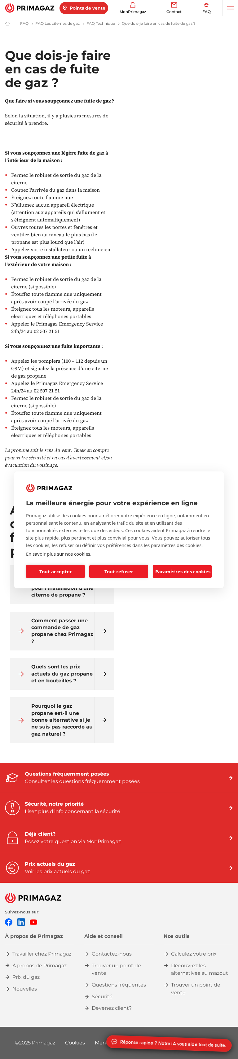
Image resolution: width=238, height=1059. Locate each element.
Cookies (75, 1043)
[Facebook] (8, 922)
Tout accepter (55, 571)
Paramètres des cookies (182, 571)
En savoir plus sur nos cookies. (58, 553)
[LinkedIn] (21, 922)
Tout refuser (118, 571)
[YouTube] (33, 922)
